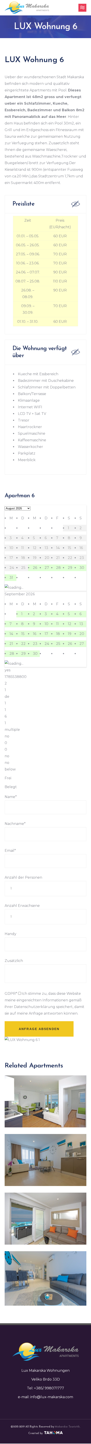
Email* (10, 850)
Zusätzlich (14, 961)
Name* (11, 797)
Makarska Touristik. (67, 1426)
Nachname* (15, 824)
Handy (10, 934)
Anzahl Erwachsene (22, 906)
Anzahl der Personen (23, 877)
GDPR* (11, 993)
